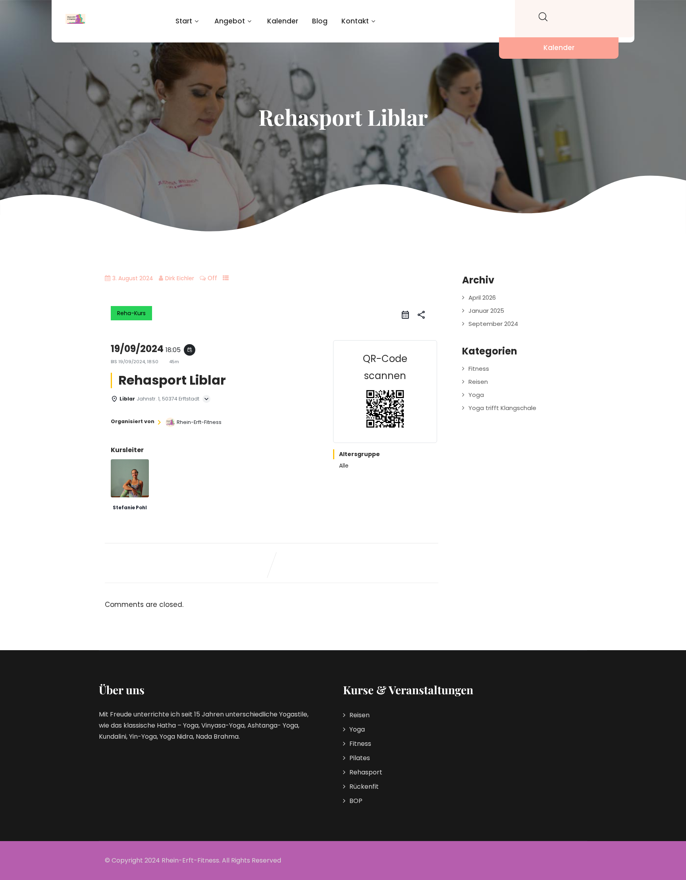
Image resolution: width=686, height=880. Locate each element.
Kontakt (355, 21)
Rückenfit (364, 786)
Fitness (478, 368)
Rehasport (365, 772)
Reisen (478, 381)
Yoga (476, 395)
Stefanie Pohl (130, 508)
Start (183, 21)
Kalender (282, 21)
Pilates (359, 758)
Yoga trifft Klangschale (502, 408)
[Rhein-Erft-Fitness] (75, 19)
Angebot (229, 21)
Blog (320, 21)
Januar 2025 (486, 310)
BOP (355, 800)
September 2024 (493, 324)
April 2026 (482, 297)
